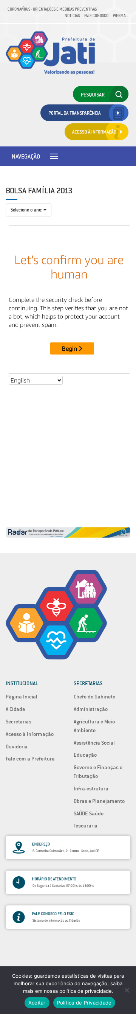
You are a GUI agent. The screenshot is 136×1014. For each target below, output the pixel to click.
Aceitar (37, 1003)
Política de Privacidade (84, 1003)
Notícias (72, 15)
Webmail (120, 15)
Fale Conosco (96, 15)
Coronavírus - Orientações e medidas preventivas (52, 9)
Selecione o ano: (27, 210)
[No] (126, 990)
